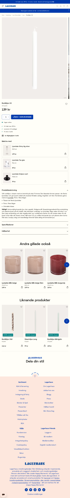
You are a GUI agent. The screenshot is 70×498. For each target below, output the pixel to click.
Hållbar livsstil (49, 407)
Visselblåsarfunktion (21, 449)
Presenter (22, 407)
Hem (3, 15)
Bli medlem (48, 437)
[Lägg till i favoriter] (66, 104)
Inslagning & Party (22, 394)
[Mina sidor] (60, 6)
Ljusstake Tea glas (18, 160)
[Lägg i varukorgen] (65, 153)
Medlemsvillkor (48, 441)
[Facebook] (26, 490)
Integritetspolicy (21, 441)
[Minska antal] (3, 117)
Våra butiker (48, 403)
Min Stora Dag (48, 411)
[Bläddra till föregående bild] (3, 264)
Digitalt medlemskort (48, 445)
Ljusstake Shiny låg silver (21, 146)
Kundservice (21, 432)
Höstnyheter (22, 419)
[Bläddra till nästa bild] (66, 264)
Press (49, 399)
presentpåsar (55, 480)
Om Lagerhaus (48, 386)
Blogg (49, 394)
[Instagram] (35, 490)
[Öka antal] (8, 117)
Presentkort (22, 411)
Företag (22, 437)
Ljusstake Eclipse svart (20, 174)
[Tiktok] (44, 490)
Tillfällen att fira (22, 415)
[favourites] (64, 6)
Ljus (24, 15)
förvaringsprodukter (32, 480)
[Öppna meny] (3, 6)
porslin (46, 480)
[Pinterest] (30, 490)
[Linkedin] (39, 490)
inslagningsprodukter (20, 483)
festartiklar (36, 483)
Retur (22, 453)
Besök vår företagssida (46, 2)
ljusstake (10, 197)
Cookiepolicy (22, 445)
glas (41, 480)
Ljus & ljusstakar (17, 15)
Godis (22, 399)
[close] (69, 10)
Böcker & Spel (22, 403)
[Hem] (10, 6)
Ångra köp (22, 457)
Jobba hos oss (48, 390)
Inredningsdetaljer (17, 480)
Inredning (8, 15)
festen (56, 478)
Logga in (48, 432)
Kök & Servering (22, 386)
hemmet (47, 478)
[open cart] (67, 6)
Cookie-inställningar (35, 494)
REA (22, 423)
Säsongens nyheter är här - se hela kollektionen (35, 10)
